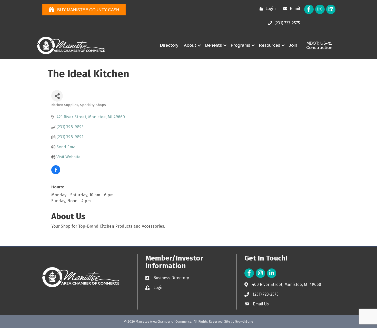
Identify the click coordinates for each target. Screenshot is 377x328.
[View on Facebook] (55, 172)
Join (293, 45)
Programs (240, 45)
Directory (169, 45)
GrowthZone (244, 321)
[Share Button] (57, 96)
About (190, 45)
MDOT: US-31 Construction (319, 45)
